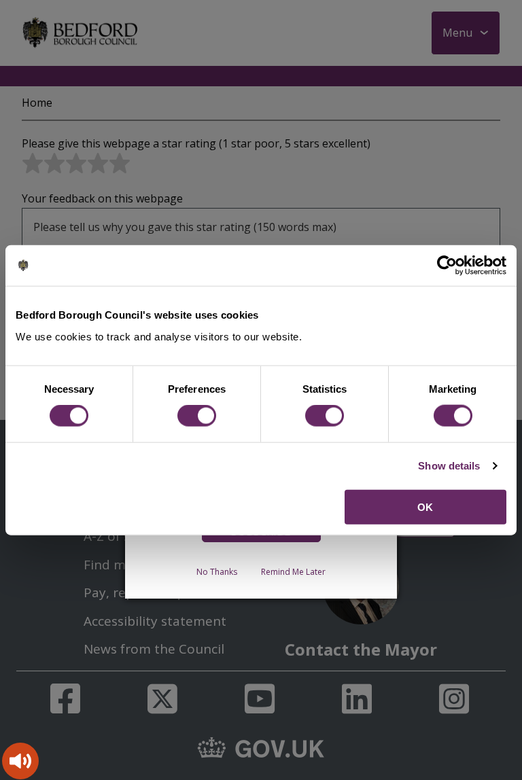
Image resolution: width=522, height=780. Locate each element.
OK (425, 506)
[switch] (196, 416)
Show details (449, 466)
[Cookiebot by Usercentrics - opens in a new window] (446, 265)
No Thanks (216, 572)
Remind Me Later (293, 572)
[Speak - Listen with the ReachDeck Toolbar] (20, 761)
